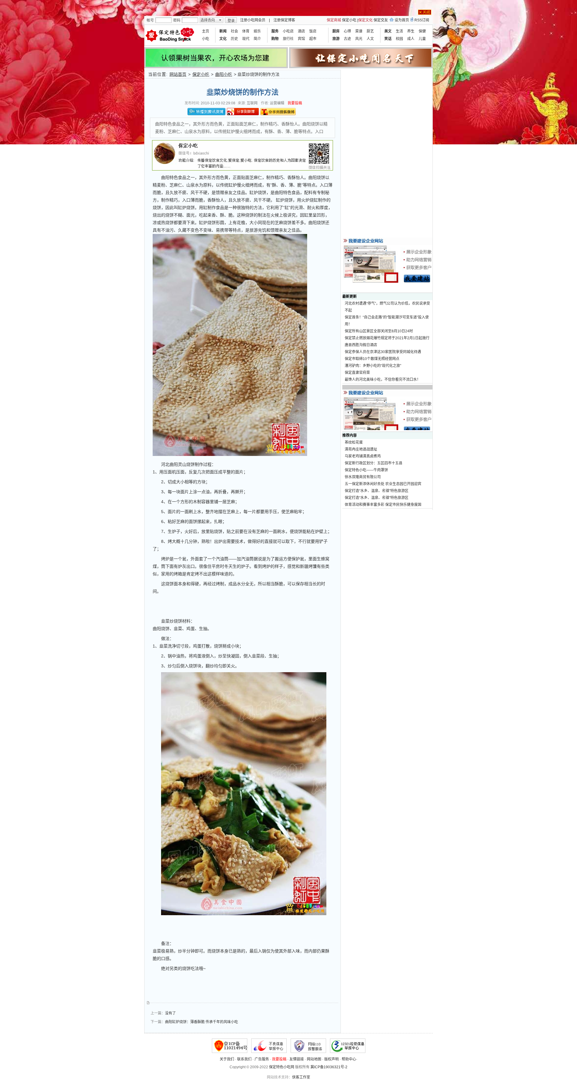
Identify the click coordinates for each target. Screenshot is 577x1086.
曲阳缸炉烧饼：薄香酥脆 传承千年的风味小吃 (201, 1022)
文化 (223, 39)
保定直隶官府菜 (357, 373)
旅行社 (288, 39)
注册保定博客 (284, 20)
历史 (234, 39)
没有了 (170, 1013)
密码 (176, 20)
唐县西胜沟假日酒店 (361, 345)
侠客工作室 (301, 1077)
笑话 (388, 39)
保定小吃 (349, 20)
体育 (245, 31)
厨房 (336, 31)
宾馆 (301, 39)
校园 (399, 39)
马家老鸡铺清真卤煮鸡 (363, 456)
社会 (234, 31)
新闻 (223, 31)
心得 (347, 31)
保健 (422, 31)
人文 (370, 39)
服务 (275, 31)
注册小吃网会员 (252, 20)
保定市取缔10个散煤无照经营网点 (372, 359)
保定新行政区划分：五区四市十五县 (373, 463)
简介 (257, 39)
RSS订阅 (421, 20)
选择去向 (207, 20)
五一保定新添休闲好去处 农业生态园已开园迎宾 (383, 484)
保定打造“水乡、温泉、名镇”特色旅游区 (376, 491)
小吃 (205, 39)
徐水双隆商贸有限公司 (363, 477)
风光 (358, 39)
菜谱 (358, 31)
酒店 (301, 31)
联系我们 (244, 1059)
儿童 (422, 39)
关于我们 (227, 1059)
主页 (205, 31)
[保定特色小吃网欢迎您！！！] (170, 35)
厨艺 (370, 31)
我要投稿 (295, 103)
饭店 (312, 31)
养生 (410, 31)
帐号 (150, 20)
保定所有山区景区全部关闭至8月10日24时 (379, 331)
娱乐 (257, 31)
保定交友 (381, 20)
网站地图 (314, 1059)
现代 (245, 39)
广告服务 (262, 1059)
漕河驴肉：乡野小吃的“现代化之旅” (373, 366)
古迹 (347, 39)
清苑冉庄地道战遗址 (361, 449)
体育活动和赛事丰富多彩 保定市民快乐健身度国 (383, 505)
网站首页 (177, 74)
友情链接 (296, 1059)
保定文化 (365, 20)
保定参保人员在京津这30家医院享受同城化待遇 (383, 352)
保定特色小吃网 (281, 1067)
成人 (410, 39)
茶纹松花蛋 (354, 442)
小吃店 (288, 31)
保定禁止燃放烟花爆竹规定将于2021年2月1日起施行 (387, 338)
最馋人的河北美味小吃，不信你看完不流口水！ (382, 379)
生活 (399, 31)
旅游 (336, 39)
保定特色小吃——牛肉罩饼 (366, 470)
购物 (275, 39)
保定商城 (334, 20)
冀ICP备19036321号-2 (328, 1067)
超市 (312, 39)
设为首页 (402, 20)
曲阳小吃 (223, 74)
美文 (388, 31)
